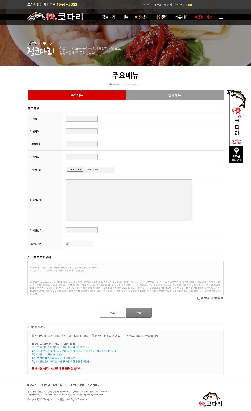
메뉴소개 (125, 84)
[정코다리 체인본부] (55, 21)
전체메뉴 (174, 95)
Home (115, 84)
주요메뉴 (137, 84)
